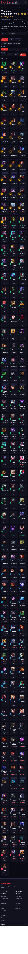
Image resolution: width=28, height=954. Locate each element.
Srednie (17, 49)
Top (12, 39)
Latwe (11, 49)
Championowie (5, 898)
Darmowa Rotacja (5, 913)
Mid (5, 43)
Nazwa (4, 55)
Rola (2, 37)
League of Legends (13, 7)
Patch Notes (4, 901)
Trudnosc (4, 46)
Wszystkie (4, 39)
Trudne (24, 49)
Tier (22, 55)
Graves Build (18, 903)
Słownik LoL (4, 915)
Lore (2, 905)
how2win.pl (5, 883)
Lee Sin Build (18, 898)
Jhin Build (17, 905)
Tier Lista (3, 896)
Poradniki (3, 910)
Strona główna (4, 7)
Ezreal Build (18, 901)
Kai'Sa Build (18, 896)
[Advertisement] (14, 940)
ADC (10, 43)
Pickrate (17, 55)
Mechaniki (3, 903)
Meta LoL (3, 920)
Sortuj (3, 52)
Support (18, 43)
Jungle (19, 39)
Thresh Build (18, 908)
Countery (3, 917)
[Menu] (25, 2)
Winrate (10, 55)
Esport (2, 908)
